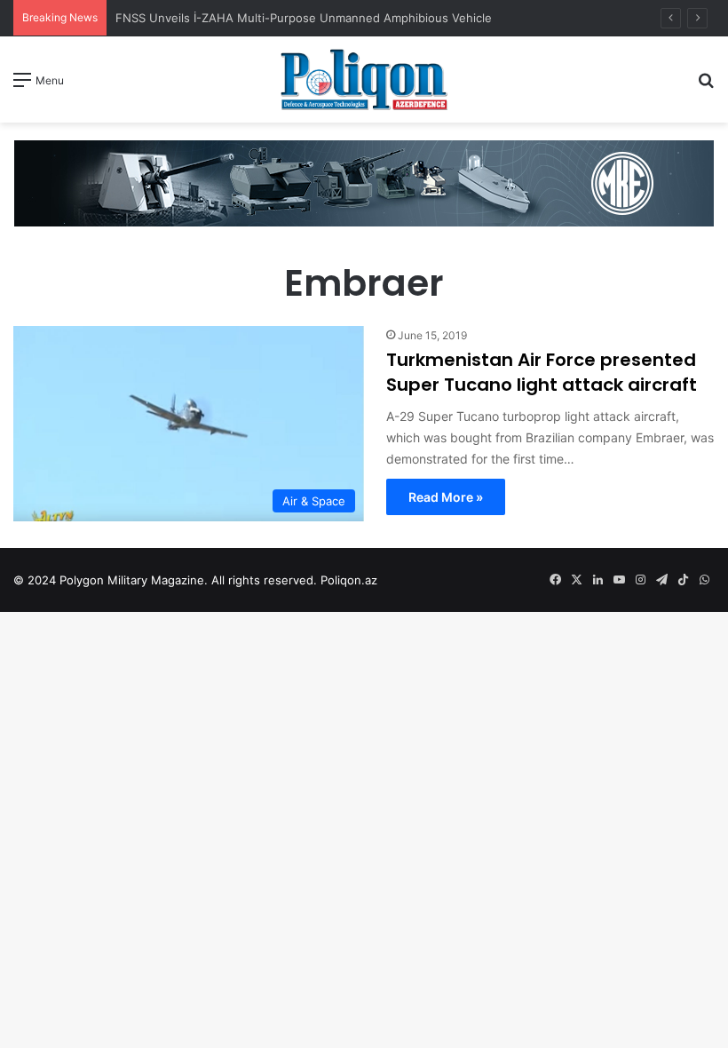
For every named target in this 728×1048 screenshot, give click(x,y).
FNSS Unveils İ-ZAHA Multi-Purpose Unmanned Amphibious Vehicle (303, 18)
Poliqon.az (348, 580)
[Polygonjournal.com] (364, 79)
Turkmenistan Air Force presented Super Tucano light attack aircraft (541, 372)
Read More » (445, 496)
